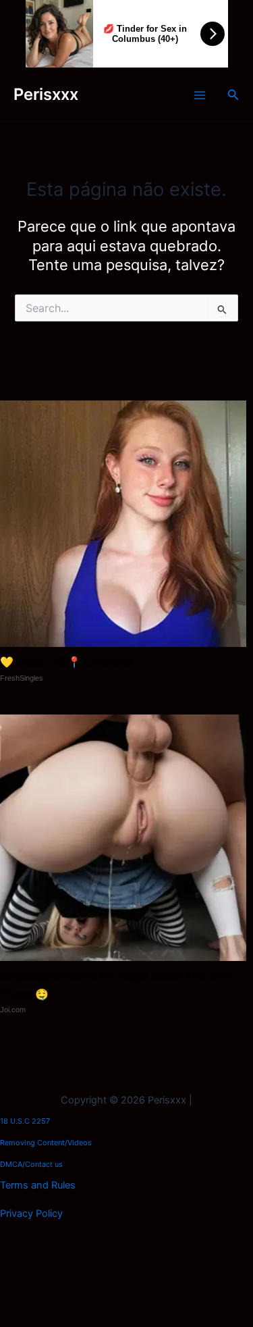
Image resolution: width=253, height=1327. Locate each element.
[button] (233, 94)
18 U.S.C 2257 (25, 1121)
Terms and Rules (38, 1185)
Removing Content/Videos (46, 1142)
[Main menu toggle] (200, 95)
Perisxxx (45, 94)
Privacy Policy (31, 1213)
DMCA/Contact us (31, 1164)
